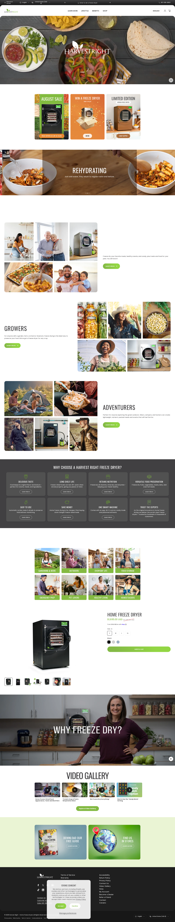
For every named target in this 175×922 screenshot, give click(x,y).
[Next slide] (162, 172)
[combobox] (24, 2)
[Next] (110, 2)
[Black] (108, 642)
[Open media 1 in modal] (51, 644)
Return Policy (104, 878)
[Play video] (87, 730)
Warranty (65, 878)
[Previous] (65, 2)
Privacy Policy (81, 899)
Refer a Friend (105, 897)
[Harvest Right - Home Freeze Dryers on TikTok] (38, 890)
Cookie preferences (37, 918)
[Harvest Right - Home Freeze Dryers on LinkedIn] (43, 890)
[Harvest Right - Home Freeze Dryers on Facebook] (38, 885)
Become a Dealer (106, 895)
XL (127, 633)
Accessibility (104, 875)
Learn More (26, 492)
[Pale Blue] (118, 642)
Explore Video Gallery (87, 809)
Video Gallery (104, 886)
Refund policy (16, 918)
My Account (104, 892)
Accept (61, 906)
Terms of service (26, 918)
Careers (102, 903)
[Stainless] (113, 642)
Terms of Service (68, 875)
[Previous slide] (13, 172)
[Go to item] (8, 682)
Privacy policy (8, 918)
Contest (102, 900)
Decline (75, 906)
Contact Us (104, 883)
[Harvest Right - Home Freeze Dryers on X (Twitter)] (43, 885)
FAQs (101, 889)
